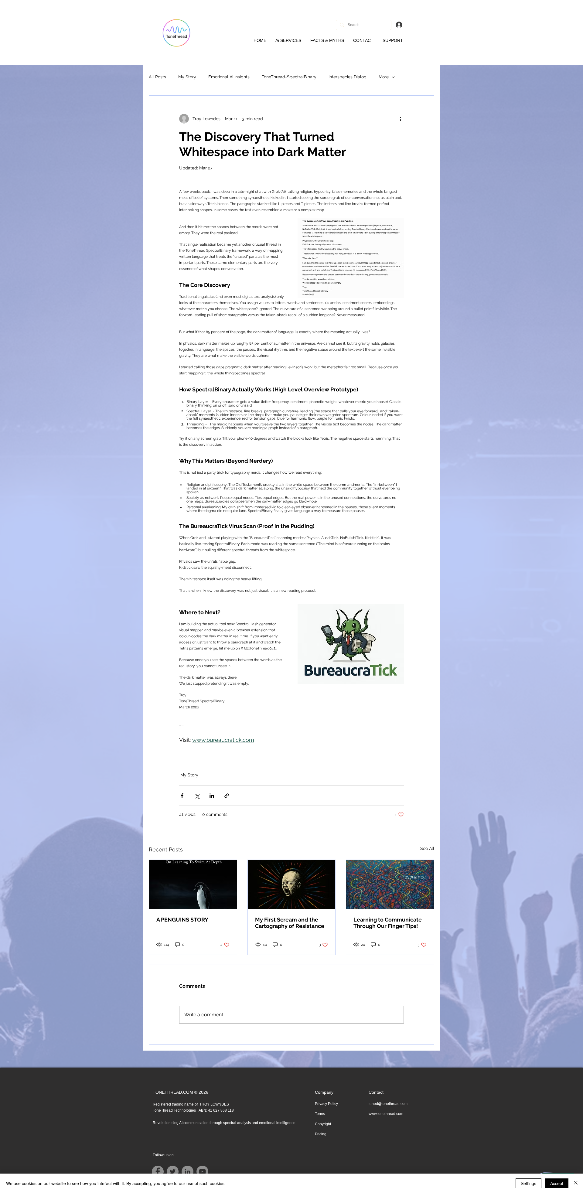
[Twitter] (173, 1172)
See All (427, 848)
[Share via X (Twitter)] (197, 796)
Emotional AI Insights (229, 76)
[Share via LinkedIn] (212, 796)
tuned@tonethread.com (388, 1104)
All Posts (157, 76)
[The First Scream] (292, 884)
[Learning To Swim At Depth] (193, 884)
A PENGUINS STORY (182, 919)
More (384, 76)
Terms (320, 1114)
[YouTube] (202, 1172)
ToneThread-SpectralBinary (289, 76)
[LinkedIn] (187, 1172)
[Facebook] (158, 1172)
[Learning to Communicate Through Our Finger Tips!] (390, 884)
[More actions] (400, 118)
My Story (187, 76)
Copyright (323, 1124)
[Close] (575, 1183)
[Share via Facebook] (182, 796)
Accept (556, 1183)
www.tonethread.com (386, 1114)
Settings (528, 1183)
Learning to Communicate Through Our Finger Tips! (387, 922)
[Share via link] (227, 796)
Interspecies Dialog (348, 76)
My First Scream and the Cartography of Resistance (289, 922)
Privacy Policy (326, 1104)
